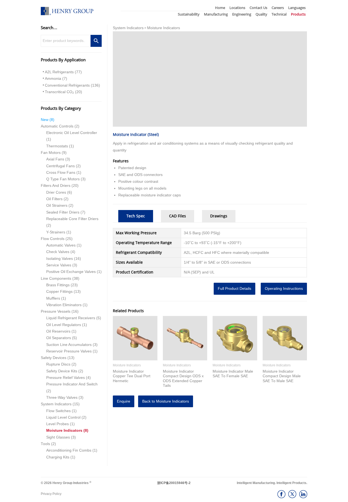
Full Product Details (234, 289)
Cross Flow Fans (60, 173)
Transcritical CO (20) (63, 92)
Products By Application (63, 59)
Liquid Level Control (63, 417)
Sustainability (189, 14)
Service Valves (58, 265)
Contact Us (258, 7)
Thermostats (57, 146)
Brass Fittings (58, 285)
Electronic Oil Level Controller (71, 133)
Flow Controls (52, 239)
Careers (278, 7)
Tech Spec (135, 216)
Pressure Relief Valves (65, 378)
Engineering (241, 14)
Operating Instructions (284, 289)
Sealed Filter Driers (62, 212)
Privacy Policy (51, 493)
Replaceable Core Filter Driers (72, 219)
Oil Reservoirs (58, 331)
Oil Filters (54, 199)
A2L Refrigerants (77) (63, 72)
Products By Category (61, 108)
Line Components (56, 278)
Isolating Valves (59, 259)
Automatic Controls (57, 126)
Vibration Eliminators (64, 305)
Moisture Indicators (64, 430)
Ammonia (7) (56, 79)
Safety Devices (53, 358)
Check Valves (57, 252)
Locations (237, 7)
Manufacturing (216, 14)
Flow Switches (58, 411)
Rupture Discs (58, 364)
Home (220, 7)
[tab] (135, 216)
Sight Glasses (58, 437)
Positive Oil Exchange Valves (71, 272)
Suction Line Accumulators (69, 345)
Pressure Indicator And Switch (72, 384)
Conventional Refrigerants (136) (72, 85)
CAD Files (177, 216)
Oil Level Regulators (63, 325)
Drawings (218, 216)
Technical (279, 14)
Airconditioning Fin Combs (68, 450)
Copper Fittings (59, 292)
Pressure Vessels (55, 311)
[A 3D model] (210, 79)
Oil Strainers (56, 205)
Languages (297, 7)
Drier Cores (56, 192)
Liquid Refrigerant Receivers (70, 318)
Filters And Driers (55, 186)
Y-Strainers (55, 232)
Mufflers (53, 298)
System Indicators (56, 404)
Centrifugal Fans (60, 166)
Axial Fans (55, 159)
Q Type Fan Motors (63, 179)
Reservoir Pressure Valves (69, 351)
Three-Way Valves (61, 397)
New (44, 120)
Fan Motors (51, 153)
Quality (261, 14)
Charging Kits (57, 457)
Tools (45, 444)
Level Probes (57, 424)
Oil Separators (58, 338)
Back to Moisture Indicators (165, 401)
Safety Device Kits (61, 371)
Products (298, 14)
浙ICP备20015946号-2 (174, 483)
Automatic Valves (61, 245)
